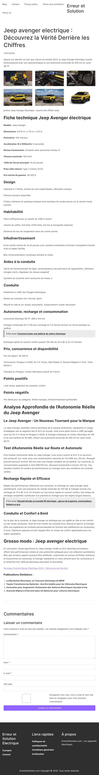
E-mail (7, 673)
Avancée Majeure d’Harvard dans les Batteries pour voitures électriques (42, 590)
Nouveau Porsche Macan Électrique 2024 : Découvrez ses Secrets (36, 568)
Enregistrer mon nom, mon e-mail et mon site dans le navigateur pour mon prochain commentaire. (71, 698)
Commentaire (11, 634)
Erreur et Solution (76, 8)
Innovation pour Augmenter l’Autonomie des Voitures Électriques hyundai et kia (46, 587)
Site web (8, 684)
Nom (7, 662)
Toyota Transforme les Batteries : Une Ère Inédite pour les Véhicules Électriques (46, 584)
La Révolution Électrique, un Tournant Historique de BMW (35, 580)
